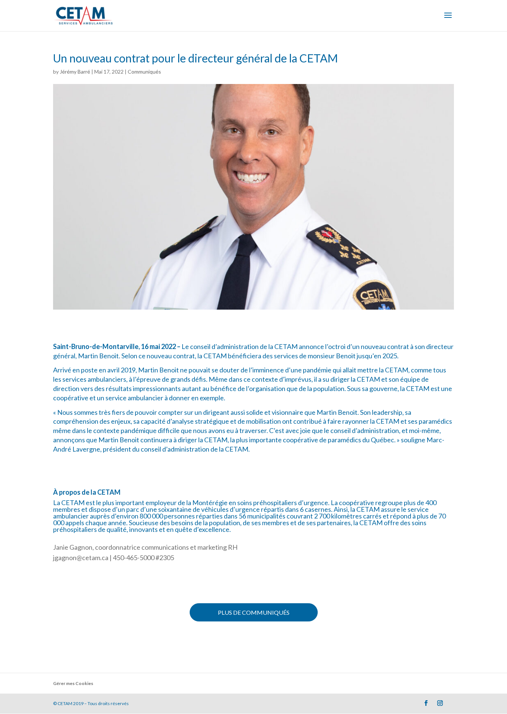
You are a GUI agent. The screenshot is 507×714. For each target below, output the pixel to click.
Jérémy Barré (75, 71)
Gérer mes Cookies (73, 683)
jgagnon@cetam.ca (80, 557)
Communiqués (144, 71)
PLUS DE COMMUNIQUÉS (254, 612)
